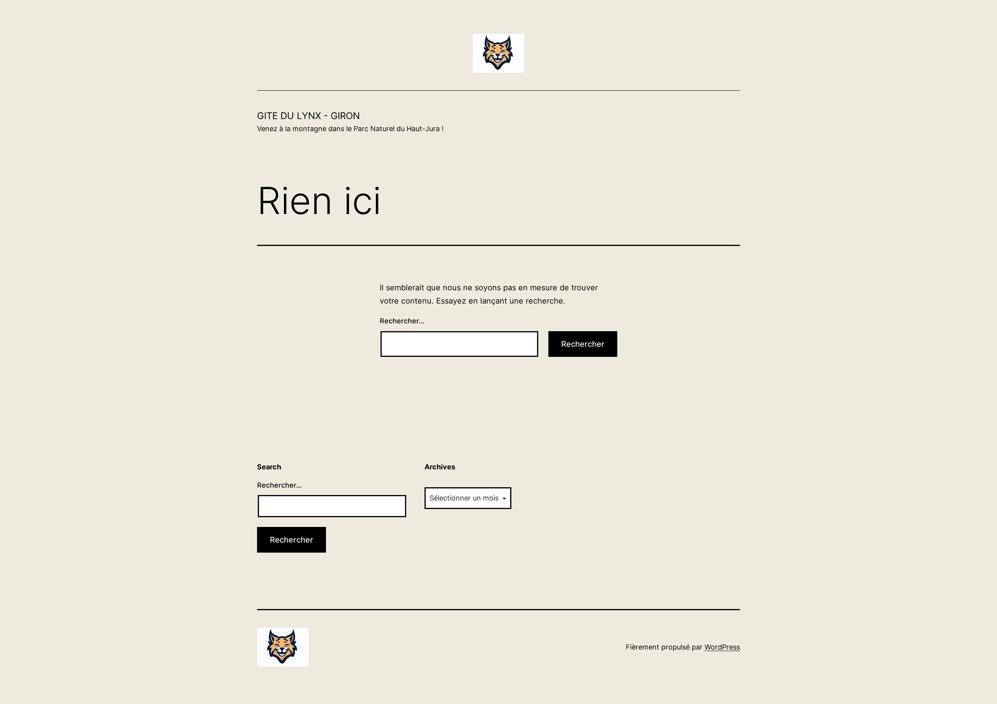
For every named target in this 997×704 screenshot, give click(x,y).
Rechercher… (402, 321)
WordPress (722, 647)
